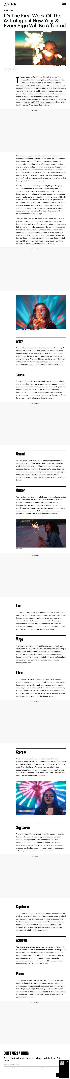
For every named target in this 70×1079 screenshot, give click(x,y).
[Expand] (61, 1062)
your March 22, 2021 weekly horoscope (39, 102)
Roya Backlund (11, 69)
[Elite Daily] (10, 4)
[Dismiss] (67, 1062)
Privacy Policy (41, 1067)
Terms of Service (32, 1067)
